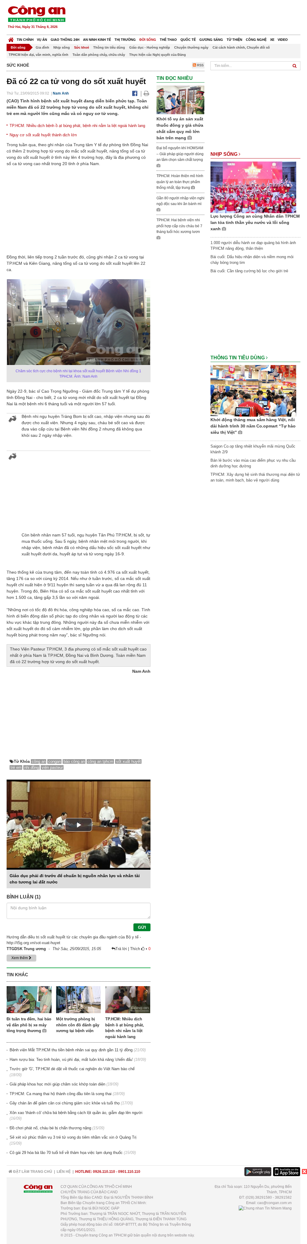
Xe (272, 39)
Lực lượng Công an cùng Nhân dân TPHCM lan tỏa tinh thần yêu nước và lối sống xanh (255, 222)
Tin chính (25, 39)
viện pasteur (52, 767)
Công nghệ (256, 39)
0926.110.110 (104, 1172)
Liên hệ (64, 1172)
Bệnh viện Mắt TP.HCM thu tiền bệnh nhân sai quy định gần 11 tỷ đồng (71, 1050)
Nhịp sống (61, 47)
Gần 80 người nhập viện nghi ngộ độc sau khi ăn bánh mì (180, 201)
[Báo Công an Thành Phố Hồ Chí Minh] (11, 38)
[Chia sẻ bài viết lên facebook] (134, 93)
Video (283, 39)
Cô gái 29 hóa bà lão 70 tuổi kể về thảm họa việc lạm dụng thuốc (66, 1152)
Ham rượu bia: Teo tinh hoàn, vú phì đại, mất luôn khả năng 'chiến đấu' (71, 1059)
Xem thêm (20, 958)
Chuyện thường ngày (191, 47)
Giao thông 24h (65, 39)
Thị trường (125, 39)
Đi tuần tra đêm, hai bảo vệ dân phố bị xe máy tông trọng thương (29, 1025)
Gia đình (42, 47)
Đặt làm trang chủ (32, 1172)
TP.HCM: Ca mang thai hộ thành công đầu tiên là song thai (61, 1094)
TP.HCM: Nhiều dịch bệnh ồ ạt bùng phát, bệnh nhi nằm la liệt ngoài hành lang (77, 125)
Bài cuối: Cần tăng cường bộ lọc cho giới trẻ (249, 271)
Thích (135, 949)
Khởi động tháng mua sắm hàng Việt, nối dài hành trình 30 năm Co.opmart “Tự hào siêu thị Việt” (253, 426)
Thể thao (168, 39)
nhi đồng (31, 767)
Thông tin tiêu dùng (109, 47)
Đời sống (147, 39)
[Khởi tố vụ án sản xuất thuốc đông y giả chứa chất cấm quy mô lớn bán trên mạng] (180, 100)
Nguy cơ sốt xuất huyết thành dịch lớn (43, 135)
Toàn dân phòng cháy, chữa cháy (99, 54)
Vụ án (42, 39)
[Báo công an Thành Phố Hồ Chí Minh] (37, 13)
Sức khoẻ (81, 47)
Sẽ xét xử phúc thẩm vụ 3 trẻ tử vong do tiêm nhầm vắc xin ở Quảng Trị (73, 1137)
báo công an (74, 761)
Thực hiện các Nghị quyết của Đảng (157, 54)
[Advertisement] (191, 18)
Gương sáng (211, 39)
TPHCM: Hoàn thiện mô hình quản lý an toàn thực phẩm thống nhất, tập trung (179, 182)
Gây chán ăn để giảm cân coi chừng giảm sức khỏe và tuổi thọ (65, 1103)
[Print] (146, 93)
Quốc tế (188, 39)
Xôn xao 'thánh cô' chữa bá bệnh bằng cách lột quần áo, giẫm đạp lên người (76, 1112)
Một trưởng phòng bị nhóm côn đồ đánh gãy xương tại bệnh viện (77, 1025)
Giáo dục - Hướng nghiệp (149, 47)
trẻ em (16, 767)
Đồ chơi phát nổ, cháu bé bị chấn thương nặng (50, 1128)
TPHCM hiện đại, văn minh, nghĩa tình (38, 54)
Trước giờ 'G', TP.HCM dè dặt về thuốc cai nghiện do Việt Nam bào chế (72, 1069)
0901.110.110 (129, 1172)
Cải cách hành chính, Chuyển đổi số (241, 47)
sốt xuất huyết (128, 761)
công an (39, 761)
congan (54, 761)
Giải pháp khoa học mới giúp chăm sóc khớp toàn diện (57, 1084)
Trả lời (121, 949)
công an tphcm (100, 761)
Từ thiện (234, 39)
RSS (200, 65)
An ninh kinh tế (97, 39)
